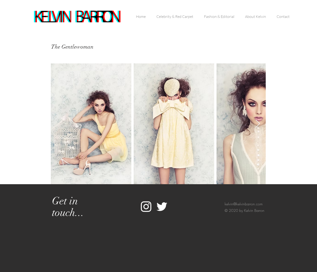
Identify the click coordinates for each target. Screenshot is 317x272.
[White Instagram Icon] (146, 207)
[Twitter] (162, 207)
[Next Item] (257, 123)
